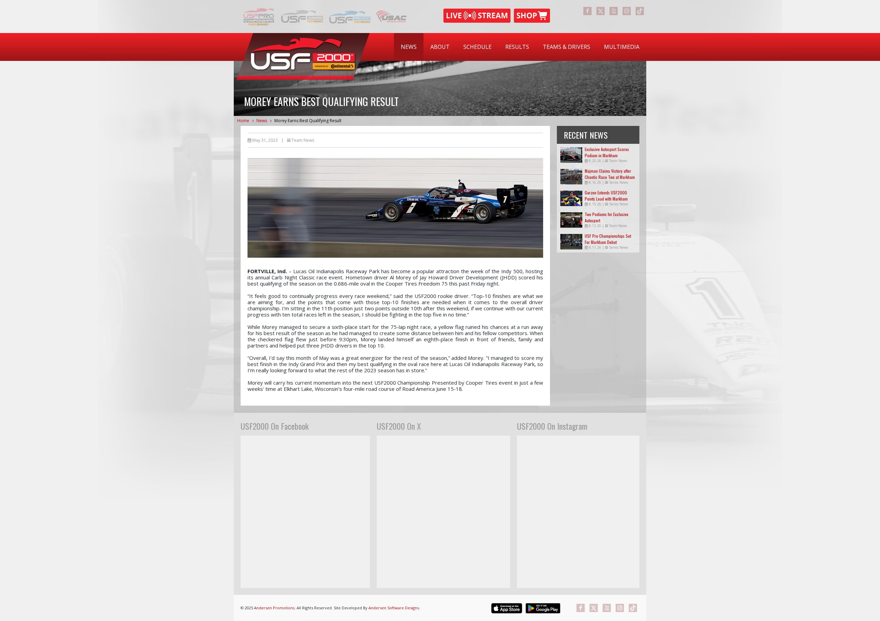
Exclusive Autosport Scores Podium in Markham (607, 152)
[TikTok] (640, 11)
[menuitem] (409, 47)
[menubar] (520, 47)
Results (517, 47)
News (409, 47)
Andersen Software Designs (393, 607)
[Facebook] (587, 11)
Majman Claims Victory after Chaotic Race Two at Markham (610, 174)
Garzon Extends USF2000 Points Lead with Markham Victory (606, 199)
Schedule (477, 47)
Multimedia (621, 47)
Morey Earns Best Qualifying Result (307, 121)
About (440, 47)
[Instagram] (627, 11)
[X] (600, 11)
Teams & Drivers (566, 47)
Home (243, 121)
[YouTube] (613, 11)
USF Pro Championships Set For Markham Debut (608, 239)
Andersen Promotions (274, 607)
